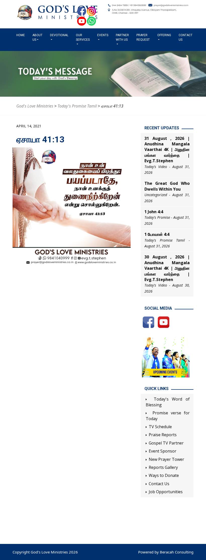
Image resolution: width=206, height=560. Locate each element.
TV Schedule (160, 426)
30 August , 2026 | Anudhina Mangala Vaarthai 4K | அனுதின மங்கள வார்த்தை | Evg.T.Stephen (167, 268)
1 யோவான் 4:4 (156, 234)
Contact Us (185, 37)
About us (37, 37)
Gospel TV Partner (166, 443)
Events (102, 35)
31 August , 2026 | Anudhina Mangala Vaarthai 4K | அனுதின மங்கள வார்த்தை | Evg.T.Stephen (167, 150)
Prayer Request (143, 37)
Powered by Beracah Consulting (165, 551)
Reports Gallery (163, 467)
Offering (164, 35)
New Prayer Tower (166, 459)
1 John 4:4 (153, 211)
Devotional (59, 35)
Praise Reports (163, 434)
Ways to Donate (164, 475)
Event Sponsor (162, 451)
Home (21, 35)
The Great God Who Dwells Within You (167, 186)
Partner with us (122, 37)
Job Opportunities (166, 491)
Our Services (83, 37)
